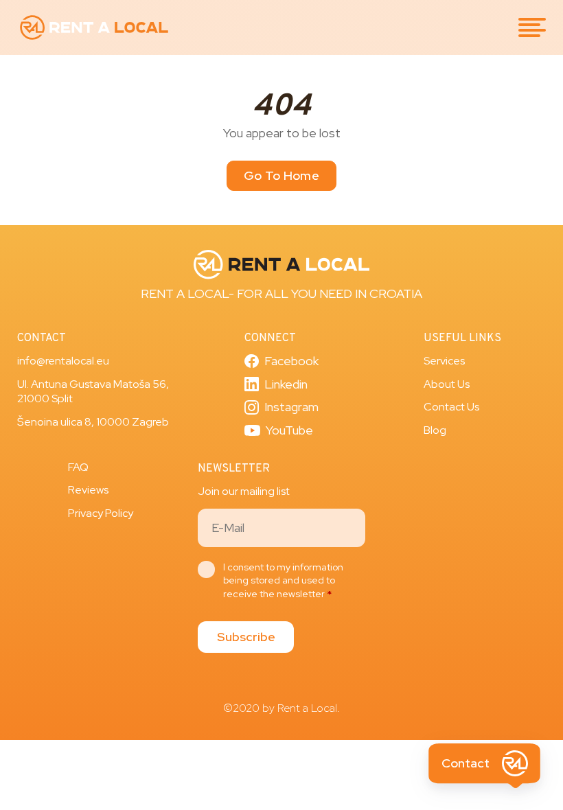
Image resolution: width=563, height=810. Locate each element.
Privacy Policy (100, 513)
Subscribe (246, 637)
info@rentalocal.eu (63, 361)
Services (444, 361)
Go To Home (281, 175)
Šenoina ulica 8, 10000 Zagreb (93, 422)
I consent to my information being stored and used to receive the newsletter (283, 580)
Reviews (88, 490)
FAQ (78, 467)
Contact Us (451, 407)
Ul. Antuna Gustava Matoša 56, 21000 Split (93, 391)
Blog (435, 430)
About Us (447, 384)
